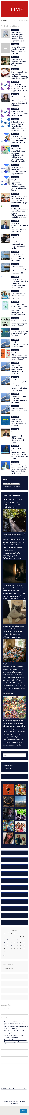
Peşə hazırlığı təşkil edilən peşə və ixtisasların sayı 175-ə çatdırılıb (19, 423)
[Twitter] (16, 19)
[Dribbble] (19, 19)
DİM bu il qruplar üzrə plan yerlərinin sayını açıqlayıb (19, 334)
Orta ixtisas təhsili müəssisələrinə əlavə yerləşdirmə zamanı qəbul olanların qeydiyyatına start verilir (19, 243)
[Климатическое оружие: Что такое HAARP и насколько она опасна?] (20, 802)
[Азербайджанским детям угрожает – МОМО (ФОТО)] (8, 838)
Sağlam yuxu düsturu (12, 637)
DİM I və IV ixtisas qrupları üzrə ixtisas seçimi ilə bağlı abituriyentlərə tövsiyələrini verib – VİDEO (19, 437)
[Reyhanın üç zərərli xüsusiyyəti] (20, 815)
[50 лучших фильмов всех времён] (8, 814)
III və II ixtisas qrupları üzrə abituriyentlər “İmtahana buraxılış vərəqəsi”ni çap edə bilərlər (18, 185)
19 (11, 945)
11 (7, 942)
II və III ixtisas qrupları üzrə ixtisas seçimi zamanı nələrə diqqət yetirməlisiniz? (19, 87)
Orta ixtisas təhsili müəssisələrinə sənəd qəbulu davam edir (19, 411)
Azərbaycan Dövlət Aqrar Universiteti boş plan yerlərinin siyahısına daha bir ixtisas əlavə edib (19, 283)
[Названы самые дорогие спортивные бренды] (8, 790)
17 (4, 945)
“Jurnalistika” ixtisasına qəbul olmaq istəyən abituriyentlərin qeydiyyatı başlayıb (18, 37)
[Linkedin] (24, 19)
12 (11, 942)
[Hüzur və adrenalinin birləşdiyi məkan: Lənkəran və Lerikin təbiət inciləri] (14, 531)
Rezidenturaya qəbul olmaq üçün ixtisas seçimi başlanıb (19, 296)
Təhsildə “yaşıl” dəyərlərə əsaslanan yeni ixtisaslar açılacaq (18, 63)
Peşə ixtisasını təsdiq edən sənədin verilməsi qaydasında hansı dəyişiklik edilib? (19, 75)
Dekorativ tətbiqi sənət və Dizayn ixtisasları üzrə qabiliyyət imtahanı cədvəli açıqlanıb (18, 126)
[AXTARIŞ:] (14, 755)
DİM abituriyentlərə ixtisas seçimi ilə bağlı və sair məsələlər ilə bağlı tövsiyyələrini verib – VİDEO (19, 469)
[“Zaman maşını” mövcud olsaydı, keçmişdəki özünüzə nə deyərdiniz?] (14, 582)
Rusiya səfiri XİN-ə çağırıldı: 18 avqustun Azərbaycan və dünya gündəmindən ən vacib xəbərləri (16, 1042)
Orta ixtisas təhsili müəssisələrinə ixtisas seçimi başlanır (19, 113)
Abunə (23, 1111)
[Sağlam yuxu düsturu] (14, 661)
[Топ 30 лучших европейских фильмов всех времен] (20, 840)
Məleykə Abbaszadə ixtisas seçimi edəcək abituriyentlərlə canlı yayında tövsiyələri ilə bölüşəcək (19, 101)
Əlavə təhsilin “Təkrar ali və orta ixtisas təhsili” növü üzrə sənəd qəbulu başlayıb (19, 200)
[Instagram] (21, 19)
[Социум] (26, 19)
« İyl (4, 955)
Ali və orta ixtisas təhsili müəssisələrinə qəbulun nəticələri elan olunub (19, 257)
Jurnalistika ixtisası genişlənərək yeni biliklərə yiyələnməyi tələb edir (19, 50)
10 (4, 942)
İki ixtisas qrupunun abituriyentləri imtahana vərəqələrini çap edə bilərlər (19, 171)
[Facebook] (14, 19)
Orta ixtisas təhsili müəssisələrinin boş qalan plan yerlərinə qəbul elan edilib (18, 270)
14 (17, 942)
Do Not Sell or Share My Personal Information (14, 1089)
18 (7, 945)
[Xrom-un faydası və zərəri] (20, 790)
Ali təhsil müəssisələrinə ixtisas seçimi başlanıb (19, 344)
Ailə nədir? (8, 694)
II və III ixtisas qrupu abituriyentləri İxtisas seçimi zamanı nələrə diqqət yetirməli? (19, 356)
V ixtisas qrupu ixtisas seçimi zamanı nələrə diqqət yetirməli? (19, 323)
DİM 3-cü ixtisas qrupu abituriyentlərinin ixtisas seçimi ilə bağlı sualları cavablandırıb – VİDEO (19, 453)
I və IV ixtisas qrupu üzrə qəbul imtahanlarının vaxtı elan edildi (19, 399)
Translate (17, 486)
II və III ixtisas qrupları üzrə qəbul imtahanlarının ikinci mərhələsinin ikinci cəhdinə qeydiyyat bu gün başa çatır (19, 385)
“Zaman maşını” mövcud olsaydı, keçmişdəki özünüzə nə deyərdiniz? (13, 555)
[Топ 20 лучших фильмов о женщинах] (20, 827)
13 (14, 942)
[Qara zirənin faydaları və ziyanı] (8, 802)
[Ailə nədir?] (14, 718)
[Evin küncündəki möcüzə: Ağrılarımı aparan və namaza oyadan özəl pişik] (14, 623)
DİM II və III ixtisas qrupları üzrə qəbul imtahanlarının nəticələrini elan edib (19, 140)
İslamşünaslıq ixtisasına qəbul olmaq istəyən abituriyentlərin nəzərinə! (17, 369)
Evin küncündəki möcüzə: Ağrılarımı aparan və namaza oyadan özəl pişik (14, 596)
